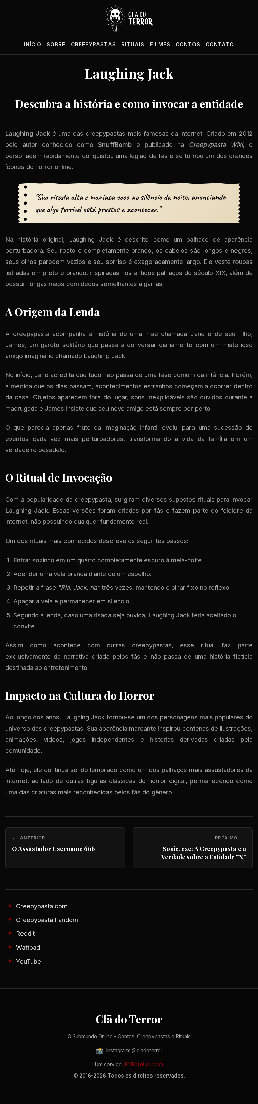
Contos (188, 44)
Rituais (132, 44)
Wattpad (28, 947)
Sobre (56, 44)
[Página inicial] (129, 18)
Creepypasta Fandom (47, 919)
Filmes (160, 44)
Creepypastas (93, 44)
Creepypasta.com (42, 906)
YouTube (28, 961)
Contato (220, 44)
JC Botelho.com (143, 1064)
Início (32, 44)
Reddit (25, 933)
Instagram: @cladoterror (129, 1050)
